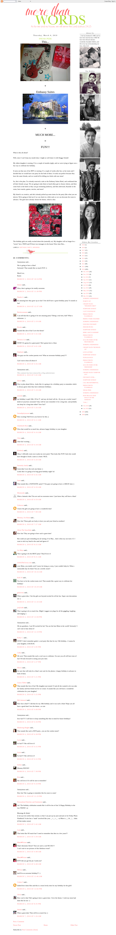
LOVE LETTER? (88, 352)
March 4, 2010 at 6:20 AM (29, 460)
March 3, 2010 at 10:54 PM (29, 279)
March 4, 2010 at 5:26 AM (29, 407)
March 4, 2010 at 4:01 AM (29, 346)
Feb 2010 (86, 405)
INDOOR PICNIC (88, 327)
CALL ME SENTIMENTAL (91, 382)
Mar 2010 (86, 296)
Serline (19, 765)
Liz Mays (20, 550)
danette (19, 909)
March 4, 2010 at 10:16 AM (29, 572)
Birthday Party (26, 247)
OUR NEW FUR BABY (90, 324)
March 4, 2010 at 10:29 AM (29, 587)
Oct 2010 (86, 277)
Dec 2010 (86, 271)
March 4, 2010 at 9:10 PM (29, 784)
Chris (19, 438)
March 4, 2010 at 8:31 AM (29, 557)
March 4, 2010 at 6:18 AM (29, 445)
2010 (83, 269)
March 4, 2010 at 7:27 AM (29, 524)
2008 (83, 414)
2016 (83, 253)
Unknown (20, 505)
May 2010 (86, 290)
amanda (19, 396)
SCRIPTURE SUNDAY (89, 308)
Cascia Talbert (22, 683)
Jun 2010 (86, 288)
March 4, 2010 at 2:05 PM (29, 647)
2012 (83, 264)
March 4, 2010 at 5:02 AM (29, 375)
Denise (19, 285)
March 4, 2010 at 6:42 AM (29, 475)
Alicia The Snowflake (24, 530)
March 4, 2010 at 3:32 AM (29, 334)
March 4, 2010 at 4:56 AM (29, 364)
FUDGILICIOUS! (88, 357)
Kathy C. (20, 638)
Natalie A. (20, 297)
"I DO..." (85, 402)
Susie (19, 480)
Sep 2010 (86, 280)
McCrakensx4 (21, 700)
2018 (83, 247)
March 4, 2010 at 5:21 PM (29, 677)
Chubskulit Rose (22, 426)
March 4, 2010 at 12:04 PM (29, 617)
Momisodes (21, 493)
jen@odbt (20, 607)
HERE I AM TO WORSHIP (90, 332)
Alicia (19, 894)
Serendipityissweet (23, 413)
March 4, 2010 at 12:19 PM (29, 632)
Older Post (74, 925)
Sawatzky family (22, 465)
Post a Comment (18, 921)
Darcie (19, 381)
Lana (19, 830)
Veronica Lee (21, 340)
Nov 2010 (86, 274)
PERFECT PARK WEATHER (91, 319)
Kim (18, 777)
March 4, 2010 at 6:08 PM (29, 709)
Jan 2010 (86, 408)
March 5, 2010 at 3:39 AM (29, 837)
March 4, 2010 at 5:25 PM (29, 694)
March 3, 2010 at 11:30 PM (29, 291)
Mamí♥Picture (22, 842)
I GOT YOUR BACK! (89, 311)
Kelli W (19, 578)
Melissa (19, 870)
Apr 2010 (86, 293)
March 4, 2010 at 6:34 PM (29, 722)
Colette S (20, 882)
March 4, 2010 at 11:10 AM (29, 602)
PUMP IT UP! (87, 301)
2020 (83, 245)
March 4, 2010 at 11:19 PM (29, 796)
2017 (83, 250)
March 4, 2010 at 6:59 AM (29, 499)
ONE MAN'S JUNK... (89, 377)
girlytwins (20, 592)
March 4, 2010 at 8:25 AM (29, 544)
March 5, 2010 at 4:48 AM (29, 852)
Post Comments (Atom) (30, 930)
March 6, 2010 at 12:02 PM (29, 889)
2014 (83, 258)
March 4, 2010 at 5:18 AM (29, 390)
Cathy (19, 653)
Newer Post (17, 925)
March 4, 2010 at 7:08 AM (29, 512)
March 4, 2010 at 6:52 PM (29, 747)
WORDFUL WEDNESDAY (91, 298)
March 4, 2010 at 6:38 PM (29, 734)
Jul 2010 (86, 285)
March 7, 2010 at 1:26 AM (29, 916)
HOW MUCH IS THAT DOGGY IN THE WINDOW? (89, 397)
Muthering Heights (23, 728)
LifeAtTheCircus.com (24, 563)
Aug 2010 (86, 282)
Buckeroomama (22, 312)
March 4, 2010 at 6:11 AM (29, 420)
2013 (83, 261)
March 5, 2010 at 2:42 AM (29, 824)
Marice (19, 668)
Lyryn (19, 740)
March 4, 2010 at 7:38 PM (29, 771)
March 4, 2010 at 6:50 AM (29, 487)
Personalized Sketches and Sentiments (29, 802)
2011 (83, 266)
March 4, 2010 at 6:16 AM (29, 432)
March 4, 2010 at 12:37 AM (29, 306)
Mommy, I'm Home (23, 518)
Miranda (36, 247)
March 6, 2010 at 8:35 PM (29, 904)
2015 (83, 255)
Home (46, 925)
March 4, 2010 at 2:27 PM (29, 662)
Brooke (19, 327)
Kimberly (20, 450)
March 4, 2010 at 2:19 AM (29, 321)
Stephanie (20, 352)
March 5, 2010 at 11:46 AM (29, 876)
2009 (83, 412)
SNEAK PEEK (87, 390)
